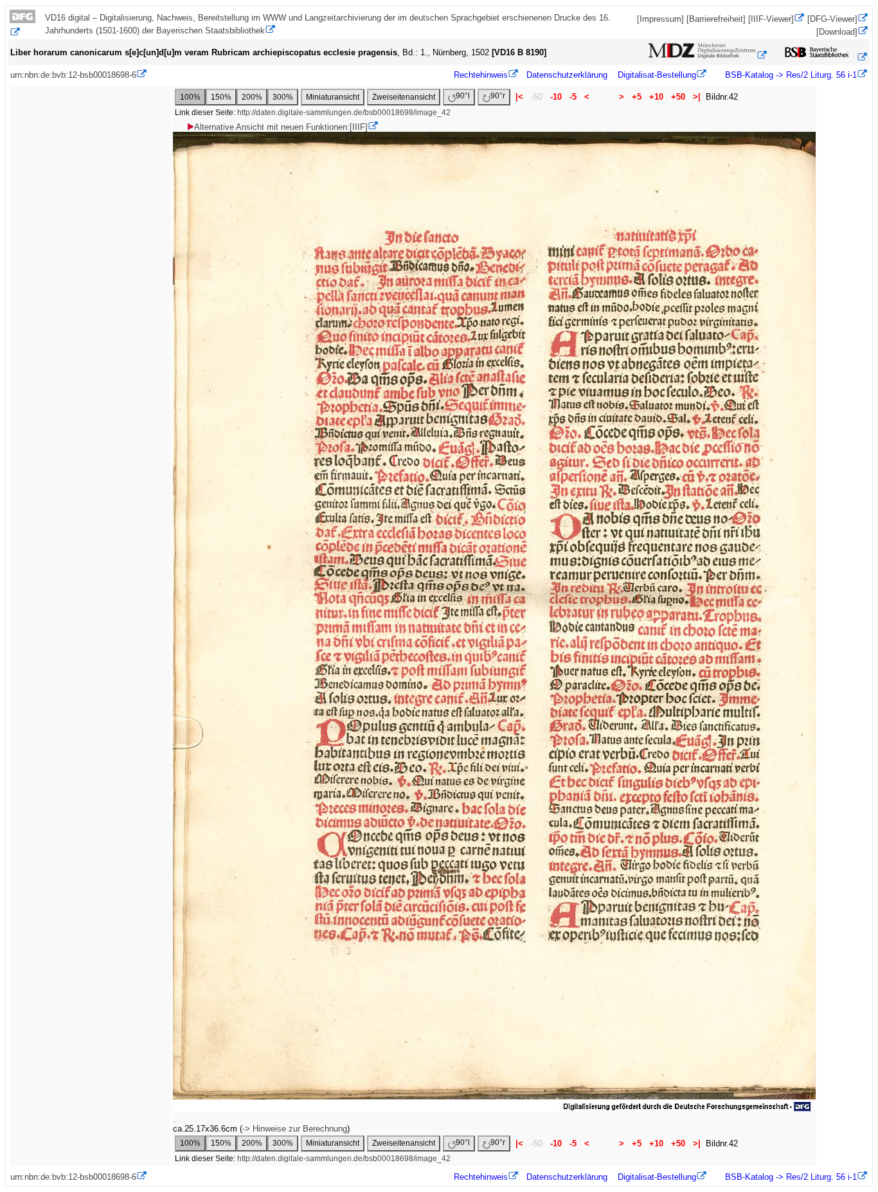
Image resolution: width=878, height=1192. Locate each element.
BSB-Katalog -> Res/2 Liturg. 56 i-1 (789, 75)
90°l (463, 95)
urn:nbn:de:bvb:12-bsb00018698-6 (73, 75)
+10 (656, 97)
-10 (556, 97)
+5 (636, 97)
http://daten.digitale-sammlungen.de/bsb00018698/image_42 (344, 112)
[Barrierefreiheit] (716, 19)
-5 (573, 97)
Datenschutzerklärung (566, 75)
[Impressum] (660, 19)
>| (696, 97)
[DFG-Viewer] (832, 19)
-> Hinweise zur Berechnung (294, 1128)
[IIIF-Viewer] (771, 19)
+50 (678, 97)
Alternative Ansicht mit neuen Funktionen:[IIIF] (281, 127)
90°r (497, 95)
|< (519, 97)
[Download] (836, 32)
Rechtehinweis (481, 75)
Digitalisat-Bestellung (657, 75)
